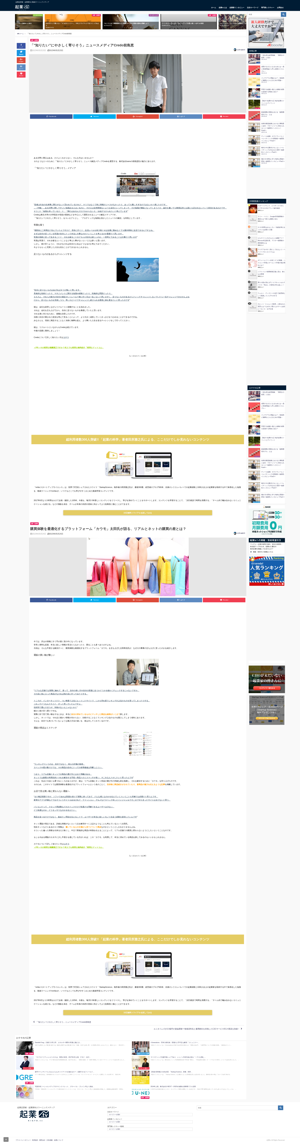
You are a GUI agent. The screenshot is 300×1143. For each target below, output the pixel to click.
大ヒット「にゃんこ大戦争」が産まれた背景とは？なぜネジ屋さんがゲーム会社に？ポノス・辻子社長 (271, 306)
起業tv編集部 (241, 49)
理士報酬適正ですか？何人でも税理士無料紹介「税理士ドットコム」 (75, 347)
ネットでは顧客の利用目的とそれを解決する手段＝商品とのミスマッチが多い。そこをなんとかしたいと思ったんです (83, 777)
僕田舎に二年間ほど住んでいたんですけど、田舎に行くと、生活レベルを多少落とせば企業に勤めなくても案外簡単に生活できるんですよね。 (94, 230)
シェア (21, 47)
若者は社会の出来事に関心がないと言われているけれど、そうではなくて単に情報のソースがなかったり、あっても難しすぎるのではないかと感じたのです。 (100, 205)
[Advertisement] (137, 138)
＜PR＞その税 (40, 347)
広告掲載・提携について (55, 1140)
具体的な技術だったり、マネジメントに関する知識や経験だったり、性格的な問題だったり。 (73, 293)
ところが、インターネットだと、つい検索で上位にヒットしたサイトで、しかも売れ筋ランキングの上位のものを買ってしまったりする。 (92, 701)
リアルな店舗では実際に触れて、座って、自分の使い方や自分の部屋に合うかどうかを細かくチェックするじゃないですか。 (86, 690)
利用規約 (35, 1140)
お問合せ (280, 7)
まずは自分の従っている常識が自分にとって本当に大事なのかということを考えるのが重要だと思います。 (79, 234)
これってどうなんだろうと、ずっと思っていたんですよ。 (58, 704)
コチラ (66, 337)
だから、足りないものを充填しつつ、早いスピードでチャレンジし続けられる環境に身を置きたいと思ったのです (81, 300)
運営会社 (42, 1140)
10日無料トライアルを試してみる (138, 513)
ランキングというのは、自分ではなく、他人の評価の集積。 (59, 764)
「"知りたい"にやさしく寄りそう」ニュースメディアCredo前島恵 (63, 1022)
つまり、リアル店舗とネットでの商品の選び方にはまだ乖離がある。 (63, 774)
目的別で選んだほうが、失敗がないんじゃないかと (55, 707)
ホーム (213, 7)
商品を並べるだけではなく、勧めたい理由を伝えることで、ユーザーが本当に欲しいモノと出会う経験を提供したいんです (85, 817)
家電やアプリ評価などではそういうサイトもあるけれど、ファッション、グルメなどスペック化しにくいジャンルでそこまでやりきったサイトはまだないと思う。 (102, 800)
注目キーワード (253, 7)
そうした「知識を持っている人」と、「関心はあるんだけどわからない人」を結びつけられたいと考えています (81, 211)
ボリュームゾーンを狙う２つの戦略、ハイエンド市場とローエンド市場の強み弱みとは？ (271, 262)
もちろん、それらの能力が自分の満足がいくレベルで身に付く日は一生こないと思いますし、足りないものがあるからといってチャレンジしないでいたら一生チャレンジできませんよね (111, 297)
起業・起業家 (34, 40)
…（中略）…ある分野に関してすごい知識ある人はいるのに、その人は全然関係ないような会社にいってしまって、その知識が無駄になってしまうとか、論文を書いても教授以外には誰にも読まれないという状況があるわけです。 (130, 208)
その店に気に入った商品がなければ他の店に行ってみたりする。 (61, 694)
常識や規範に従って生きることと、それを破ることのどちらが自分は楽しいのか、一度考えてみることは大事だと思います (85, 237)
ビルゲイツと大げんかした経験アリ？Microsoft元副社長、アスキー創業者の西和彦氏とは (271, 240)
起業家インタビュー (237, 7)
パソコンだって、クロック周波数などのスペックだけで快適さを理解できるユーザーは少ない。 (74, 807)
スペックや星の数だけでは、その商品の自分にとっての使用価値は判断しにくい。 (68, 767)
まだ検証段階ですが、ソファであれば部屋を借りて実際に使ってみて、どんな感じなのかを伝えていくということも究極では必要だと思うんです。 (96, 796)
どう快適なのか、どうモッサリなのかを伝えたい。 (55, 810)
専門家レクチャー (267, 7)
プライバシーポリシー (23, 1140)
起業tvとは (223, 7)
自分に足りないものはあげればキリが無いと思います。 (57, 290)
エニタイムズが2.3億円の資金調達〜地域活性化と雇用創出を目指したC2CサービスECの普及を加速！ (197, 1029)
